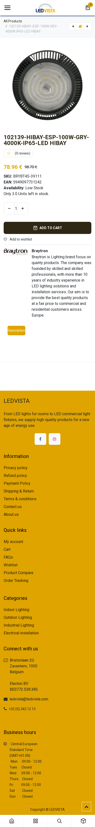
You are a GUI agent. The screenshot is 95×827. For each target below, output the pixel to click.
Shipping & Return (19, 491)
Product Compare (18, 572)
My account (13, 541)
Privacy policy (16, 467)
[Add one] (22, 208)
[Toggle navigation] (7, 7)
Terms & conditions (20, 499)
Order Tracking (16, 580)
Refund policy (15, 475)
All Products (13, 21)
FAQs (8, 557)
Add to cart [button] (50, 228)
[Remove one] (9, 208)
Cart (7, 549)
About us (11, 514)
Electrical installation (21, 633)
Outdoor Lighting (18, 617)
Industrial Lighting (19, 625)
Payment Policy (17, 483)
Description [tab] (16, 330)
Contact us (13, 506)
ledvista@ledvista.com (29, 699)
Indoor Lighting (16, 609)
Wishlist (11, 565)
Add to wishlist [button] (20, 239)
